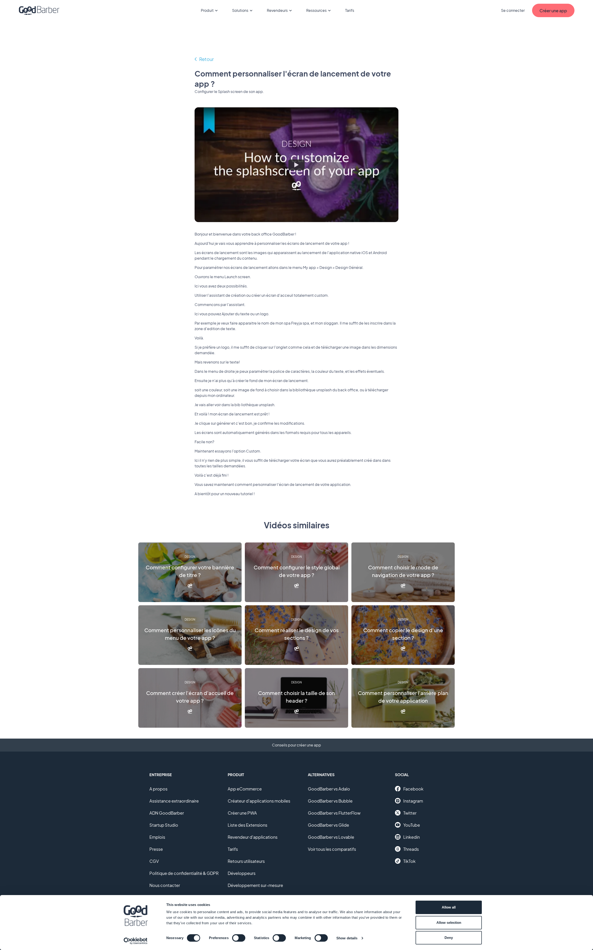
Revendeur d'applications (253, 837)
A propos (158, 788)
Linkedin (411, 837)
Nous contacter (164, 885)
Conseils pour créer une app (296, 745)
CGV (154, 861)
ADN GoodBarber (166, 813)
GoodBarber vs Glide (328, 825)
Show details (346, 938)
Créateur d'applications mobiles (259, 800)
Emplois (157, 837)
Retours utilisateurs (246, 861)
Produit (207, 10)
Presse (156, 849)
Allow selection (448, 922)
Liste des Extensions (247, 825)
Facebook (413, 788)
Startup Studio (163, 825)
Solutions (240, 10)
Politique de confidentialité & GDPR (184, 873)
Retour (206, 59)
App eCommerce (245, 788)
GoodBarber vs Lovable (331, 837)
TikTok (409, 861)
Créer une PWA (242, 813)
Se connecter (513, 10)
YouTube (411, 825)
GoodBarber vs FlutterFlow (334, 813)
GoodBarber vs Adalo (329, 788)
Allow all (449, 907)
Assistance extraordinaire (174, 800)
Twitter (409, 813)
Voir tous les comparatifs (332, 849)
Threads (411, 849)
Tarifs (349, 10)
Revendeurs (277, 10)
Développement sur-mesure (255, 885)
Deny (449, 938)
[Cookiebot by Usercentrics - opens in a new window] (135, 940)
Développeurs (241, 873)
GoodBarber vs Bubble (330, 800)
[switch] (238, 938)
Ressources (316, 10)
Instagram (413, 800)
